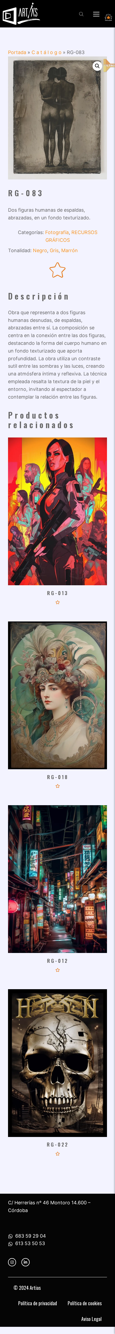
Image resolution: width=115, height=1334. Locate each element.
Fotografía (57, 232)
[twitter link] (25, 1262)
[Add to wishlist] (57, 270)
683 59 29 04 (30, 1236)
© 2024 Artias (27, 1287)
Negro (40, 250)
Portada (17, 52)
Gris (54, 250)
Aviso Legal (91, 1318)
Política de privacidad (37, 1303)
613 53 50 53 (30, 1243)
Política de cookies (85, 1303)
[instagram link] (12, 1262)
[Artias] (21, 13)
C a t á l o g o (47, 52)
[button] (97, 66)
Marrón (69, 250)
